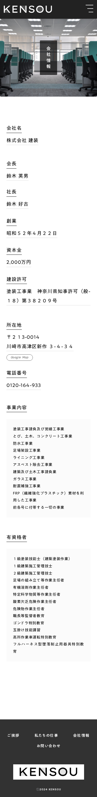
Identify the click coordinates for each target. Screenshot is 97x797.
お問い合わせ (48, 746)
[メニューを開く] (89, 8)
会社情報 (81, 735)
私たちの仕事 (46, 735)
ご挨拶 (13, 735)
